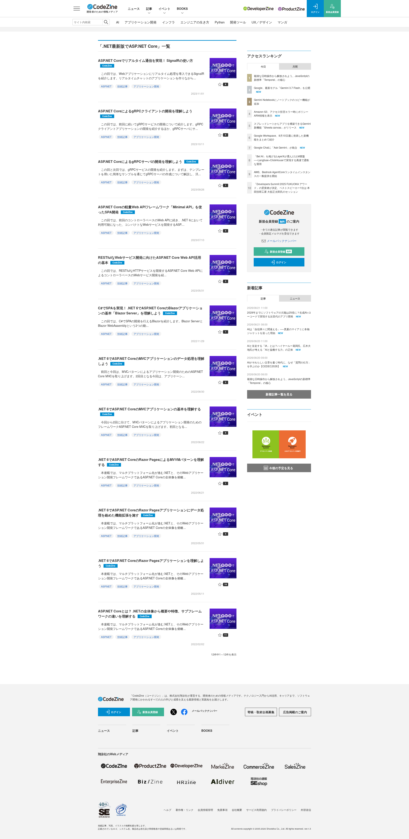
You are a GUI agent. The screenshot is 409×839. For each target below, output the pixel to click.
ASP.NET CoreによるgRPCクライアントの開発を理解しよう (145, 113)
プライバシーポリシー (284, 810)
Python (220, 22)
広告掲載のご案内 (295, 712)
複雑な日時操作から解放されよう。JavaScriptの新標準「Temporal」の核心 (282, 77)
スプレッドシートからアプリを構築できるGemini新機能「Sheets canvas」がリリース (282, 125)
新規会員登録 (280, 251)
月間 (295, 66)
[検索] (105, 22)
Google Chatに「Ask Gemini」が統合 (275, 147)
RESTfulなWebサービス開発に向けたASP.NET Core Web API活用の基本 (149, 260)
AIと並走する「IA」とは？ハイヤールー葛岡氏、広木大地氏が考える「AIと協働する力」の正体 (279, 347)
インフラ (168, 22)
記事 (149, 8)
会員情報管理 (205, 810)
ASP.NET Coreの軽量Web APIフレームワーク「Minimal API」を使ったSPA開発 (150, 209)
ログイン (281, 262)
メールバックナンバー (282, 241)
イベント (164, 8)
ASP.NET (106, 86)
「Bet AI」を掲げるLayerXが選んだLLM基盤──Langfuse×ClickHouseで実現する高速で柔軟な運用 (281, 160)
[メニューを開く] (76, 8)
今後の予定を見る (281, 468)
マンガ (282, 22)
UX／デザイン (262, 22)
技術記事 (122, 86)
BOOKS (182, 8)
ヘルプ (167, 810)
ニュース (134, 8)
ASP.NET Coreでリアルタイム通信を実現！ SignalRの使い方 (145, 62)
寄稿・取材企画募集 (261, 712)
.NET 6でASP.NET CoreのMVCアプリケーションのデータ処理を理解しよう (151, 361)
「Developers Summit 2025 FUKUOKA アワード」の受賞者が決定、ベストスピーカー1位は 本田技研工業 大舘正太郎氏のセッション (282, 187)
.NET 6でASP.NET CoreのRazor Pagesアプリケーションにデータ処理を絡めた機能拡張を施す (151, 513)
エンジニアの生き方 (194, 22)
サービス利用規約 (256, 810)
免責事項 (222, 810)
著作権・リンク (184, 810)
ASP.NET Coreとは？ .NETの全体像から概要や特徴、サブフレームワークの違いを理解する (150, 614)
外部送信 (306, 810)
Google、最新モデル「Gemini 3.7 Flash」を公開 (282, 88)
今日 (263, 66)
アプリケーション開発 (141, 22)
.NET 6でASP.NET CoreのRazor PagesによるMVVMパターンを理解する (151, 462)
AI (117, 22)
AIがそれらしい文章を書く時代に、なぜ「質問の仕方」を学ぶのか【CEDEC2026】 (279, 364)
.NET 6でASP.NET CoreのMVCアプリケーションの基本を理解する (149, 411)
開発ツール (238, 22)
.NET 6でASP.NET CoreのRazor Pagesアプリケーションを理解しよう (151, 563)
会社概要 (237, 810)
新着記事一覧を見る (279, 394)
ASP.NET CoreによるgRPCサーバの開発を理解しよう (147, 161)
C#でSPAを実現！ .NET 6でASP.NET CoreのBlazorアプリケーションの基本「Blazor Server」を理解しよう (150, 310)
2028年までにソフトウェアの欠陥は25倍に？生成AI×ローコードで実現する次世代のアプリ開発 (279, 314)
